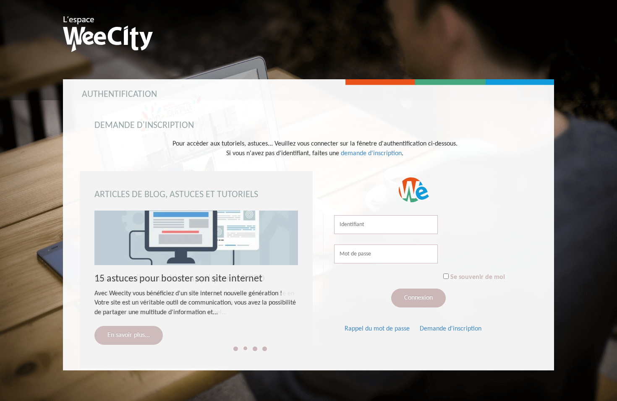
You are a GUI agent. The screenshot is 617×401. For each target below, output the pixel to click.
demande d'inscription (371, 153)
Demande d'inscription (450, 328)
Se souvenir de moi (477, 277)
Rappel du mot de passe (377, 328)
